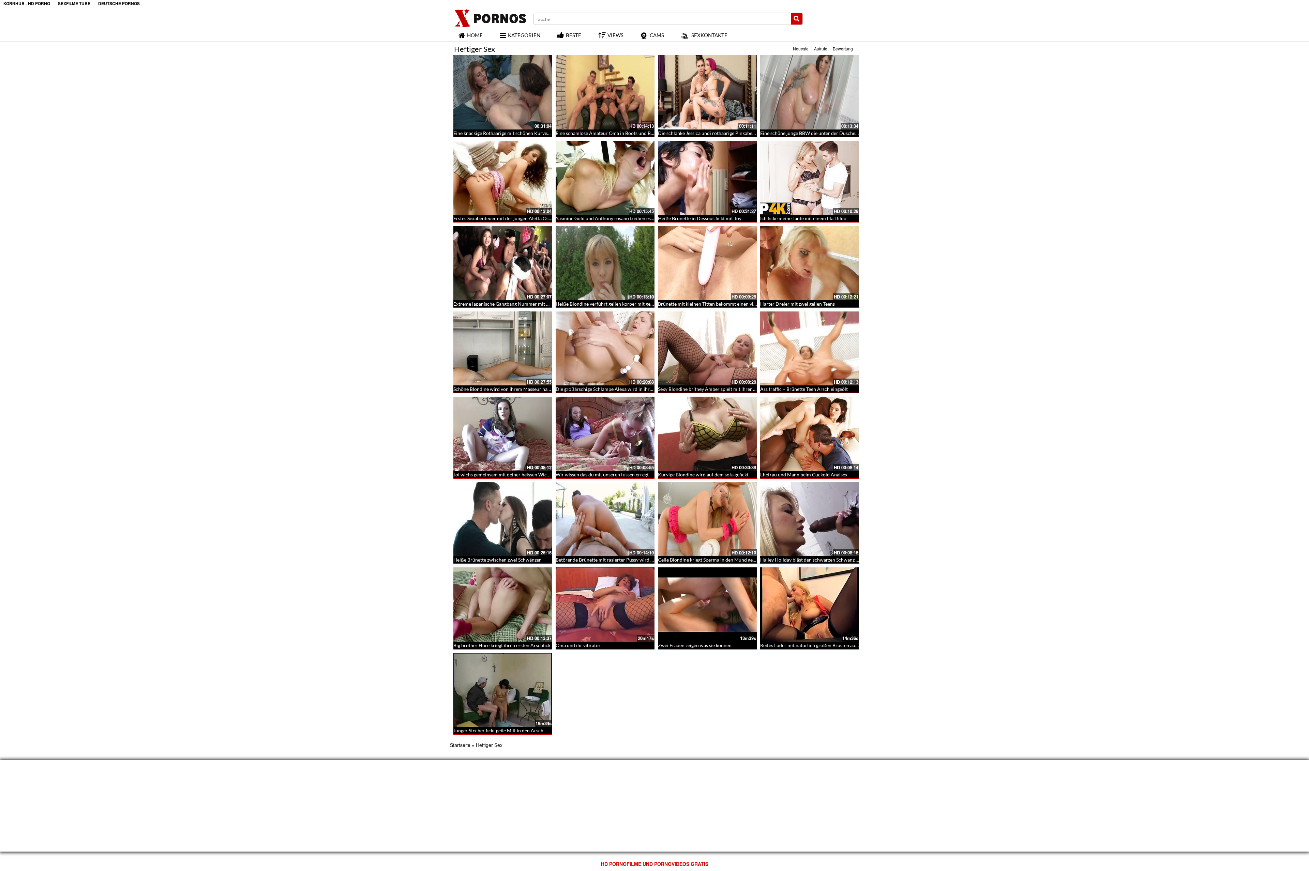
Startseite (460, 745)
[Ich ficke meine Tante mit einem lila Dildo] (809, 178)
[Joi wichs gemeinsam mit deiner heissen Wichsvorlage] (502, 434)
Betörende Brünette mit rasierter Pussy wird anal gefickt (615, 560)
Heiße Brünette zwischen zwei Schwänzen (497, 560)
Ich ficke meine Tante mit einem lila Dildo (803, 218)
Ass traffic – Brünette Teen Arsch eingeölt (804, 389)
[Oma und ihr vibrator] (605, 604)
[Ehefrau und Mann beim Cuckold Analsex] (809, 434)
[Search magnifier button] (796, 19)
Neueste (801, 48)
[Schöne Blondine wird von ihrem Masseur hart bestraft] (502, 348)
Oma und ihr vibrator (578, 645)
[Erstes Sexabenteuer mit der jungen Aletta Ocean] (502, 178)
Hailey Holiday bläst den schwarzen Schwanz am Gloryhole (822, 560)
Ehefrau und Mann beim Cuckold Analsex (803, 474)
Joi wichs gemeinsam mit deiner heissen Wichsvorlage (510, 474)
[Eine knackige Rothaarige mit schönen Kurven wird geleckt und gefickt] (502, 92)
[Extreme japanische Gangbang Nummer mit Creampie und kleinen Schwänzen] (502, 263)
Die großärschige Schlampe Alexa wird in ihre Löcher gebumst (621, 389)
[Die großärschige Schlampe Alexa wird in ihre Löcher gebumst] (605, 348)
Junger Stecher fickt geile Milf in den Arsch (498, 730)
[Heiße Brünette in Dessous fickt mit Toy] (707, 178)
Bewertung (843, 48)
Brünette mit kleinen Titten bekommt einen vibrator (712, 304)
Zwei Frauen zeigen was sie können (695, 645)
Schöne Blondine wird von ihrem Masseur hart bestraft (511, 389)
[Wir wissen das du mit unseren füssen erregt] (605, 434)
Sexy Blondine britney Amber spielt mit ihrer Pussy (711, 389)
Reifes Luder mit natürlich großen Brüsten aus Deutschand (822, 645)
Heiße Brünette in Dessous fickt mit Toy (699, 218)
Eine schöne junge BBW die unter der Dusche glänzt (814, 133)
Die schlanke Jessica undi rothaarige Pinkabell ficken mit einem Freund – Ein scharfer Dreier (755, 133)
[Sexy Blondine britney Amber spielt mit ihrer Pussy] (707, 348)
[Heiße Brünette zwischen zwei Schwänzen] (502, 519)
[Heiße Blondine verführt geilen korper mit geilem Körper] (605, 263)
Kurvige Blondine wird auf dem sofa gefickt (703, 474)
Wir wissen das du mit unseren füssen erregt (602, 474)
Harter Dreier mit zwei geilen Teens (797, 304)
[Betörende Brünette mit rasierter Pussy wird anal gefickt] (605, 519)
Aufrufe (820, 48)
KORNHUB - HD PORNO (26, 3)
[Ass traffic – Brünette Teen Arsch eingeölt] (809, 348)
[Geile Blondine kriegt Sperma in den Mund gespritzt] (707, 519)
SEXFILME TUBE (74, 3)
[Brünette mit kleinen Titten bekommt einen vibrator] (707, 263)
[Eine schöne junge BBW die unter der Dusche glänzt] (809, 92)
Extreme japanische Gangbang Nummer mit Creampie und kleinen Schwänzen (535, 304)
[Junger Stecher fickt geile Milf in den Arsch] (502, 690)
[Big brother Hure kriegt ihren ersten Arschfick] (502, 604)
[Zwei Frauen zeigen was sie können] (707, 604)
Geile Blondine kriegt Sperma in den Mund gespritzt (712, 560)
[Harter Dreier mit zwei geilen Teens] (809, 263)
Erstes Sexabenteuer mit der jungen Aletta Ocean (504, 218)
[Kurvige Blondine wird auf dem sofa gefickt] (707, 434)
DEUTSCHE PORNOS (119, 3)
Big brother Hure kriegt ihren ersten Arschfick (502, 645)
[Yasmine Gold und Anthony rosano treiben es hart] (605, 178)
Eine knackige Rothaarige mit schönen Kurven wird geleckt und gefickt (527, 133)
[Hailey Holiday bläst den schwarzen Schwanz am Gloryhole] (809, 519)
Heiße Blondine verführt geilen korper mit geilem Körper (616, 304)
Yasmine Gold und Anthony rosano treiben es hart (608, 218)
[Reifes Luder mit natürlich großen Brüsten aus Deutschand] (809, 604)
